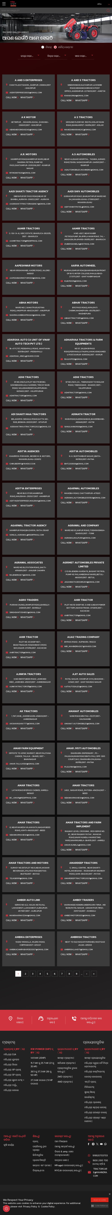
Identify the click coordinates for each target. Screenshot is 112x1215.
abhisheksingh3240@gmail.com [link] (25, 129)
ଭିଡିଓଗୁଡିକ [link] (38, 1155)
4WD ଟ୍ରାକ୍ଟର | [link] (65, 1081)
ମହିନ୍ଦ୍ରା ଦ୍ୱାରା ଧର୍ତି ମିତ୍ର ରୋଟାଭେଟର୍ (96, 1064)
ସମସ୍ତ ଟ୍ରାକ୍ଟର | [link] (65, 1058)
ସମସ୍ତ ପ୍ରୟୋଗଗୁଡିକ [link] (94, 1058)
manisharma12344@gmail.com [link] (24, 915)
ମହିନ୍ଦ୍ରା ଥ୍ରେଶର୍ (92, 1102)
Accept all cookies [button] (99, 1200)
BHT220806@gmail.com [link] (76, 463)
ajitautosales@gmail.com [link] (78, 686)
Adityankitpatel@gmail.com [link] (79, 206)
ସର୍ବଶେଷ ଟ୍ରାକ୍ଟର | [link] (66, 1063)
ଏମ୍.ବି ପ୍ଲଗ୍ (90, 1081)
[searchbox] (56, 10)
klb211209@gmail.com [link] (75, 281)
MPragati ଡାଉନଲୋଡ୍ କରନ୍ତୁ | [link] (69, 1165)
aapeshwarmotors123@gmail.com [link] (27, 278)
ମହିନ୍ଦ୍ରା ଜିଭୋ (10, 1064)
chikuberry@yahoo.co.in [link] (22, 463)
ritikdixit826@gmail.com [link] (22, 172)
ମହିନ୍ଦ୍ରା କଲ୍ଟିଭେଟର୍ (94, 1071)
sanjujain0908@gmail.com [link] (78, 426)
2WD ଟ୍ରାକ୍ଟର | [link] (64, 1076)
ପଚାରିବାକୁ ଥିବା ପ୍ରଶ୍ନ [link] (40, 1148)
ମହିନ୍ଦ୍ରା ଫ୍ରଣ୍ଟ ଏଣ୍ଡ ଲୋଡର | (95, 1119)
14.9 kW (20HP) (38, 1058)
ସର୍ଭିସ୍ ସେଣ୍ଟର (65, 47)
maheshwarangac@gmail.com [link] (80, 129)
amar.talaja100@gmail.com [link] (24, 763)
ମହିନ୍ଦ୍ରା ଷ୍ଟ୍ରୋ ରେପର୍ (95, 1107)
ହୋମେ (6, 18)
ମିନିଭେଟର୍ (89, 1087)
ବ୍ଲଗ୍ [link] (35, 1141)
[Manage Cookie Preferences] (6, 1208)
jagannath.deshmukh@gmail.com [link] (81, 582)
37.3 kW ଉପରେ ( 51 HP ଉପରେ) (42, 1081)
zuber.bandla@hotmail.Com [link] (79, 244)
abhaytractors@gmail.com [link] (79, 318)
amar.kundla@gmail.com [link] (77, 844)
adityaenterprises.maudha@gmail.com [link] (30, 500)
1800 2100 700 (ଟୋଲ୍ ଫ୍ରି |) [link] (100, 1162)
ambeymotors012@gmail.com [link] (79, 915)
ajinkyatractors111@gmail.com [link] (25, 686)
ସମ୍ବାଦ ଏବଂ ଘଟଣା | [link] (42, 1165)
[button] (99, 1205)
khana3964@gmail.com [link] (76, 95)
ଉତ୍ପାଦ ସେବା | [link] (62, 1160)
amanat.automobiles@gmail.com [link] (81, 723)
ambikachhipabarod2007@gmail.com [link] (28, 949)
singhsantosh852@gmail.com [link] (24, 612)
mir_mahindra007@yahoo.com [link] (80, 646)
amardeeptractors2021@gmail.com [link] (83, 878)
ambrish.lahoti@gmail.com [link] (78, 949)
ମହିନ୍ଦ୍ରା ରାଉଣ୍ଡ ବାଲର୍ (95, 1112)
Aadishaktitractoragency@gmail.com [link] (29, 203)
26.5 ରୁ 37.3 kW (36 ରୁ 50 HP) (41, 1073)
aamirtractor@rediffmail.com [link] (25, 240)
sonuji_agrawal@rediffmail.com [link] (26, 534)
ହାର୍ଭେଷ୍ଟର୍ (89, 1097)
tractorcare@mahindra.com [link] (100, 1172)
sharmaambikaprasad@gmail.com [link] (27, 315)
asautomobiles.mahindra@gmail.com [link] (83, 169)
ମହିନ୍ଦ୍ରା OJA (10, 1054)
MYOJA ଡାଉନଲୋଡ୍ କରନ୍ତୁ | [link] (68, 1170)
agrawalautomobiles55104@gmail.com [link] (84, 497)
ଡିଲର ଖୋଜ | (19, 1020)
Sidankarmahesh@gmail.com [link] (79, 797)
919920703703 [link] (100, 1155)
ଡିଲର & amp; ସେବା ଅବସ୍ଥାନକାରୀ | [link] (64, 1153)
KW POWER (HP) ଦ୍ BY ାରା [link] (42, 1050)
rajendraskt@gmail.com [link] (22, 575)
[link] (13, 4)
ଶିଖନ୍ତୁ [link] (36, 1136)
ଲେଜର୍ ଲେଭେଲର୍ (93, 1076)
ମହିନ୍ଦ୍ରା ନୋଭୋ (11, 1090)
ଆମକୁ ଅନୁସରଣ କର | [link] (96, 1137)
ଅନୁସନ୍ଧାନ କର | (52, 1020)
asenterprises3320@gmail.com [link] (25, 92)
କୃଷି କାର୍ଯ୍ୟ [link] (9, 1144)
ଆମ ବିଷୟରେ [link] (61, 1141)
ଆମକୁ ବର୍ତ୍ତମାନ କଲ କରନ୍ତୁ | (91, 1020)
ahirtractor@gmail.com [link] (77, 615)
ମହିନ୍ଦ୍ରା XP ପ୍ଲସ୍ (12, 1069)
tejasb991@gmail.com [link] (20, 878)
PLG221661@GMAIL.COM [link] (75, 766)
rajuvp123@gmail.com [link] (75, 359)
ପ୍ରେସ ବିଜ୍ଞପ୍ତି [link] (39, 1160)
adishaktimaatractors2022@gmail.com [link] (30, 428)
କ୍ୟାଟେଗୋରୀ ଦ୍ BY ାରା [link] (67, 1050)
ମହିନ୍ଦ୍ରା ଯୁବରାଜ (11, 1059)
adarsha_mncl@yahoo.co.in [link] (24, 356)
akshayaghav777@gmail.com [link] (24, 723)
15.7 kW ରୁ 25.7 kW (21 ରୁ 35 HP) (42, 1064)
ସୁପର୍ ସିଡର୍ (89, 1092)
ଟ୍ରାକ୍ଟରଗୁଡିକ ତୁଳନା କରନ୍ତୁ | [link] (67, 1069)
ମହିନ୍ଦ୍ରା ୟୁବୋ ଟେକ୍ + (14, 1080)
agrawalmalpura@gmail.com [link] (80, 537)
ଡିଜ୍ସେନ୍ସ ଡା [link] (38, 1170)
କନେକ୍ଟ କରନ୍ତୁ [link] (63, 1136)
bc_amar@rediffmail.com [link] (22, 797)
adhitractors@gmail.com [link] (23, 395)
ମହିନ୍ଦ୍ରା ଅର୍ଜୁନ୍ (10, 1085)
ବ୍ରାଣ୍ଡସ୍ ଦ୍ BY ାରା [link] (14, 1049)
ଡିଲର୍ (48, 47)
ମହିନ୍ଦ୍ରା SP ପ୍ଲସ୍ (12, 1074)
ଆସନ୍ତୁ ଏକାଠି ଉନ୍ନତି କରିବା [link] (15, 1137)
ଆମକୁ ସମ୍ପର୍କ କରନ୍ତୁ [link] (65, 1146)
